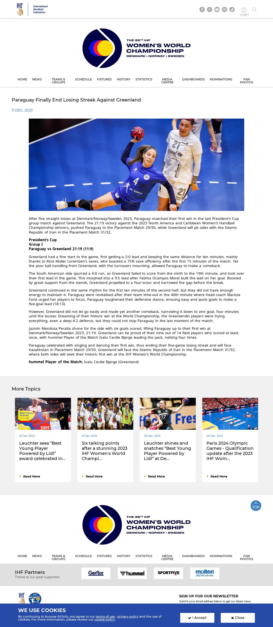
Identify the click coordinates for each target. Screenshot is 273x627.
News (37, 79)
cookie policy (104, 619)
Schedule (83, 79)
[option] (96, 573)
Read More (31, 476)
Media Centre (167, 80)
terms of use (105, 616)
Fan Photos (246, 80)
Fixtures (104, 79)
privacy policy (127, 616)
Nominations (221, 79)
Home (22, 79)
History (123, 79)
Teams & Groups (58, 80)
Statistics (143, 79)
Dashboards (193, 79)
